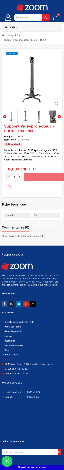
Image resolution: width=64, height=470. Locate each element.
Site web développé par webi (32, 467)
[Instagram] (11, 304)
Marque (8, 136)
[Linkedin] (18, 304)
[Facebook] (4, 304)
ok (59, 452)
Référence (10, 139)
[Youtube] (26, 304)
